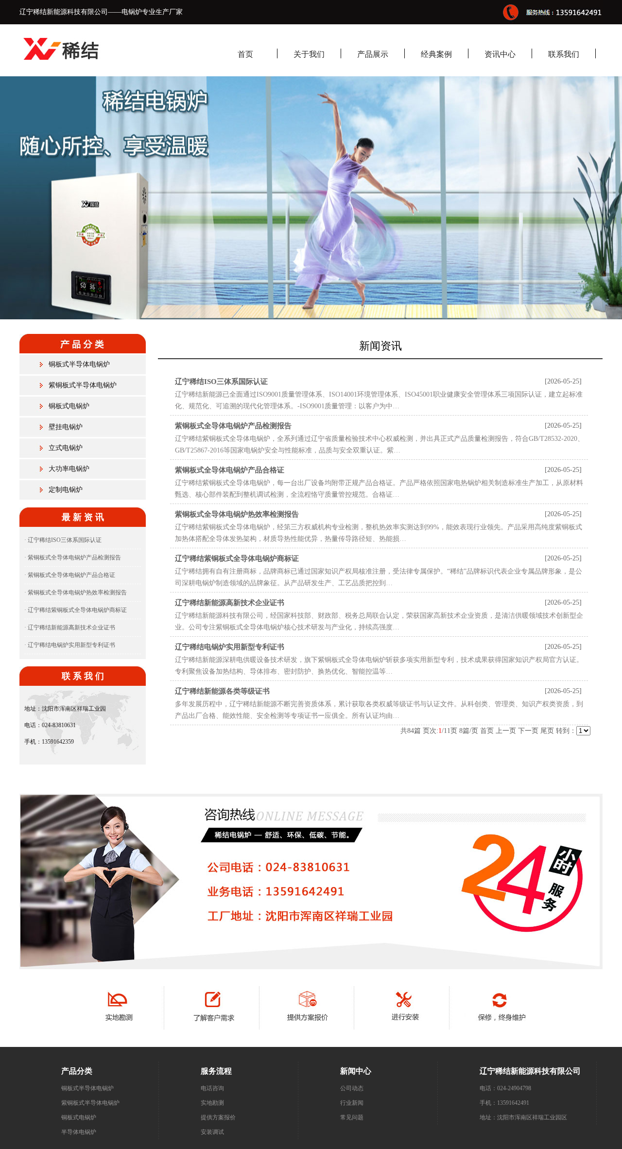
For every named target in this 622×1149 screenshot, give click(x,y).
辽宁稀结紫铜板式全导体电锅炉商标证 (237, 558)
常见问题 (351, 1117)
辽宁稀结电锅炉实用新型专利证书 (229, 647)
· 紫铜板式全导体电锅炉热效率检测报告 (75, 592)
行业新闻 (351, 1102)
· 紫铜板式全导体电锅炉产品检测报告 (72, 557)
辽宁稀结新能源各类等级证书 (222, 691)
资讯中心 (500, 54)
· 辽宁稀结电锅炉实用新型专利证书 (69, 645)
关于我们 (309, 54)
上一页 (506, 730)
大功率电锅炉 (69, 468)
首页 (245, 54)
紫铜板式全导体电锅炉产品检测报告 (233, 426)
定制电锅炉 (66, 489)
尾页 (547, 730)
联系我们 (563, 54)
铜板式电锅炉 (69, 406)
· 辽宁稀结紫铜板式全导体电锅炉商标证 (75, 610)
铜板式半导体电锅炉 (79, 364)
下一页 (528, 730)
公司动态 (351, 1088)
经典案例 (436, 54)
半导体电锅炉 (78, 1132)
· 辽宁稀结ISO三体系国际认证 (63, 540)
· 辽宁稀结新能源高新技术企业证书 (69, 627)
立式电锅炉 (66, 448)
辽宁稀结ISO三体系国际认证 (221, 381)
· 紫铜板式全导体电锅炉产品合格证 (69, 575)
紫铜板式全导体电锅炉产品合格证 (229, 470)
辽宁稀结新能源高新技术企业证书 (229, 603)
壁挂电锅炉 (66, 427)
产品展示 (372, 54)
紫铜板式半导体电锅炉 (83, 385)
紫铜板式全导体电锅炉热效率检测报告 (237, 514)
